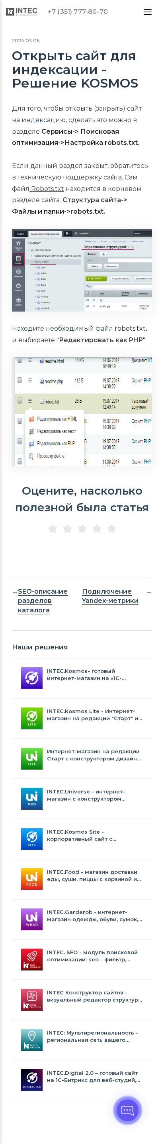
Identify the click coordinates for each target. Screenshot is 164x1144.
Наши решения (40, 647)
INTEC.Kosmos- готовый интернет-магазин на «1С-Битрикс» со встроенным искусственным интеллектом (89, 675)
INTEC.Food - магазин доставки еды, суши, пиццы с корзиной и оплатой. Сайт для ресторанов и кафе (94, 876)
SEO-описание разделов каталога (43, 601)
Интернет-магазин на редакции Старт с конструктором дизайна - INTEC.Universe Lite (94, 755)
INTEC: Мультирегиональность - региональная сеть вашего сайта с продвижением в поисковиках (92, 1036)
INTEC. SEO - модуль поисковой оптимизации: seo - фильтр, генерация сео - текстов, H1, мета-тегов (92, 956)
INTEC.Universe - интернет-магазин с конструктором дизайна (86, 795)
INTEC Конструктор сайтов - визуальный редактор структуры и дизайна (95, 996)
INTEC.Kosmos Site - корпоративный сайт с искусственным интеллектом (89, 835)
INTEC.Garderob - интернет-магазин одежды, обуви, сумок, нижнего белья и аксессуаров (92, 916)
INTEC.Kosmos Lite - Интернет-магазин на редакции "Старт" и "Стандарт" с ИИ (92, 715)
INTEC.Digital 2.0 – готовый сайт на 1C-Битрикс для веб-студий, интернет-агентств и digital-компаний (92, 1077)
